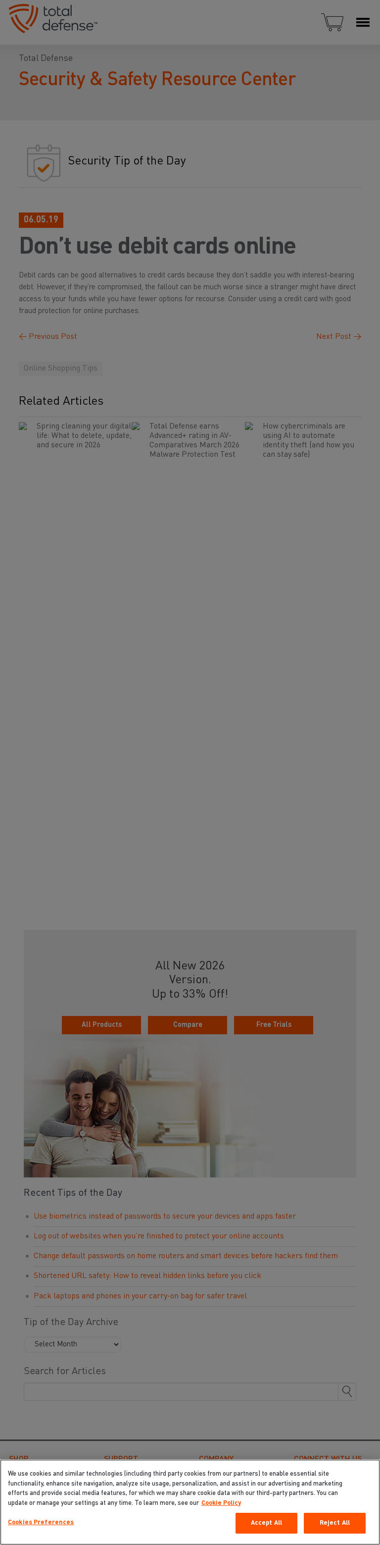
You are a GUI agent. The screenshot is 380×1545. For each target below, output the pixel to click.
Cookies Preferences (41, 1522)
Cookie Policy (221, 1503)
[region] (190, 1502)
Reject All (335, 1523)
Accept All (266, 1523)
